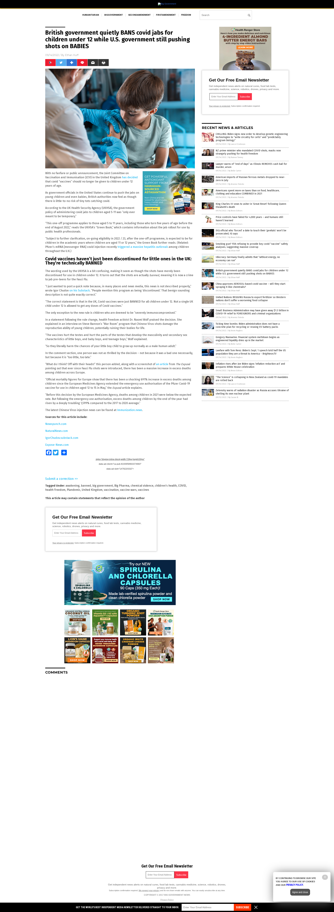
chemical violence (142, 485)
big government (102, 485)
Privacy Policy (167, 900)
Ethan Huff (71, 55)
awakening (72, 485)
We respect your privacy (149, 890)
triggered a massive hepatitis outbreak (143, 247)
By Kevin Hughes (235, 330)
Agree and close (300, 892)
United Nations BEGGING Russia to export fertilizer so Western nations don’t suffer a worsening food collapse (251, 299)
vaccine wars (128, 489)
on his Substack (79, 290)
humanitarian (90, 15)
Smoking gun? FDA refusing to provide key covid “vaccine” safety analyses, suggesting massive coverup (252, 245)
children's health (166, 485)
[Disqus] (120, 720)
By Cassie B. (233, 397)
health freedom (55, 489)
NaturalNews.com (56, 431)
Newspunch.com (55, 424)
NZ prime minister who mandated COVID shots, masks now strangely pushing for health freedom (248, 152)
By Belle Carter (234, 171)
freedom (186, 15)
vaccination (111, 489)
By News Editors (235, 211)
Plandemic (73, 489)
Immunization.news (129, 410)
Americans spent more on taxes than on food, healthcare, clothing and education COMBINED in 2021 (248, 192)
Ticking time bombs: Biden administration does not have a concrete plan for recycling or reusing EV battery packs (248, 325)
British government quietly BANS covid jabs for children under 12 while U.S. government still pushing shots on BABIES (252, 272)
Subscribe (242, 907)
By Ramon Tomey (235, 157)
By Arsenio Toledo (236, 184)
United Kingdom (92, 489)
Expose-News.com (57, 444)
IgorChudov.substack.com (61, 437)
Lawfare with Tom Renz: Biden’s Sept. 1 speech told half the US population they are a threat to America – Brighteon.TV (251, 352)
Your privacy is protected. (63, 543)
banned (86, 485)
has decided (130, 177)
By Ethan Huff (234, 251)
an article (162, 364)
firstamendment (166, 15)
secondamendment (139, 15)
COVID (182, 485)
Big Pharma (121, 485)
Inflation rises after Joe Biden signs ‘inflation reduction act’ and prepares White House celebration (250, 365)
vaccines (143, 489)
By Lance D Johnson (236, 144)
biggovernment (113, 15)
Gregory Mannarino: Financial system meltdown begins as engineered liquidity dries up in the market (248, 339)
